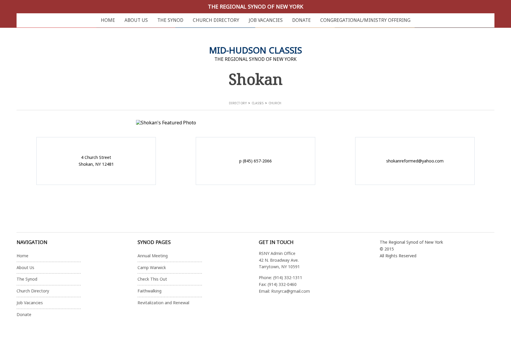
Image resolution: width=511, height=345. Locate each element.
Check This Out (152, 279)
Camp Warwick (152, 267)
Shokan (256, 79)
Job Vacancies (266, 20)
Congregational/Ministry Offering (365, 20)
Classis (257, 103)
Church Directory (216, 20)
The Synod (170, 20)
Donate (301, 20)
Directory (238, 103)
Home (108, 20)
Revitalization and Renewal (163, 302)
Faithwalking (149, 291)
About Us (136, 20)
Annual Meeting (153, 255)
